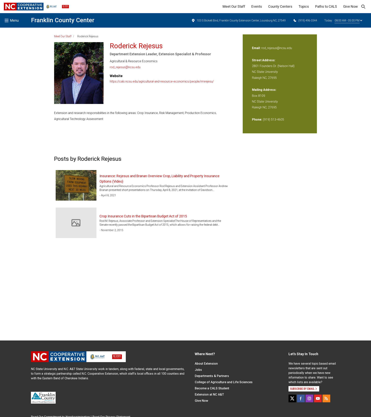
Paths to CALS (326, 6)
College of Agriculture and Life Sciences (224, 382)
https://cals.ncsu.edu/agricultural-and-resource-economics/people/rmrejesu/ (162, 81)
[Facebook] (301, 398)
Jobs (198, 370)
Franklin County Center (62, 20)
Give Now (350, 6)
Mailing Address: (264, 90)
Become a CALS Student (212, 388)
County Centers (280, 6)
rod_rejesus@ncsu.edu (125, 67)
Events (256, 6)
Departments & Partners (212, 376)
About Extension (206, 363)
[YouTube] (318, 398)
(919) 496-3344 (307, 20)
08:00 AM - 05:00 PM (347, 20)
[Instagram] (309, 398)
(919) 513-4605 (273, 119)
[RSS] (326, 398)
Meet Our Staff (234, 6)
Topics (304, 6)
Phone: (257, 119)
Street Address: (263, 60)
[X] (292, 398)
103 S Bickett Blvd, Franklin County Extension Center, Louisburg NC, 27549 (241, 20)
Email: (256, 48)
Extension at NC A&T (209, 394)
